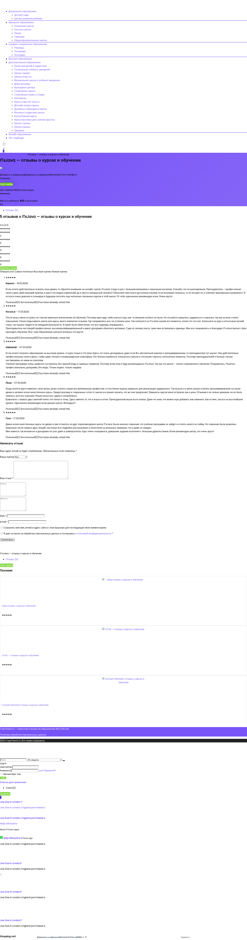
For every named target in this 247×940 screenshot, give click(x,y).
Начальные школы (24, 26)
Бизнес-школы (22, 123)
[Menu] (4, 143)
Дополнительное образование (25, 62)
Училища (19, 47)
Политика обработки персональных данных (23, 734)
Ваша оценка (7, 457)
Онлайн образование (20, 134)
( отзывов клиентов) (11, 197)
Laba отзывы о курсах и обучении (19, 605)
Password (5, 770)
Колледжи (19, 55)
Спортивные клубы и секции (29, 94)
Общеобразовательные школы (30, 40)
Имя (3, 516)
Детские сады (21, 15)
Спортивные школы (24, 91)
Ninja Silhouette (8, 823)
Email (4, 521)
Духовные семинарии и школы (30, 109)
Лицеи (17, 33)
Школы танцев (22, 73)
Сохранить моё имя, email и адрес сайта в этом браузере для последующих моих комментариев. (55, 527)
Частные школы (22, 29)
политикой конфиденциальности (94, 533)
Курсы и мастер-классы (27, 101)
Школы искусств (22, 76)
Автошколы (20, 98)
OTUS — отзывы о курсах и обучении (20, 655)
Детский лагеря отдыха (26, 105)
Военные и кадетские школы (29, 112)
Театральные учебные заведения (32, 69)
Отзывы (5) (12, 210)
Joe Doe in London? (11, 863)
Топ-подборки (16, 138)
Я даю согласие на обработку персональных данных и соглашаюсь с (58, 533)
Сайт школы (6, 184)
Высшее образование (20, 58)
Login (3, 778)
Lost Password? (47, 770)
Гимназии (19, 36)
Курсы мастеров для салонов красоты (34, 119)
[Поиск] (64, 760)
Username (6, 767)
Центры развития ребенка (28, 18)
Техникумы (20, 51)
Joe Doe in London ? (11, 802)
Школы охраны (22, 127)
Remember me (12, 774)
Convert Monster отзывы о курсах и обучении (25, 704)
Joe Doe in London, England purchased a (22, 807)
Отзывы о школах (18, 154)
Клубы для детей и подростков (30, 66)
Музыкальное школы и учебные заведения (37, 80)
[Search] (4, 148)
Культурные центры (24, 87)
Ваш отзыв (6, 478)
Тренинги (19, 130)
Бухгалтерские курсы (25, 116)
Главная (4, 154)
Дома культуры (22, 84)
